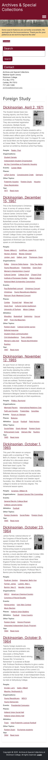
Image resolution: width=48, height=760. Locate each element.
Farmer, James (10, 584)
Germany (39, 175)
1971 (6, 191)
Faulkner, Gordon (11, 580)
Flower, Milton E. (10, 250)
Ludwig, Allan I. (24, 584)
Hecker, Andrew (10, 254)
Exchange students (25, 730)
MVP (6, 320)
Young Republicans (11, 268)
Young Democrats (11, 702)
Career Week (16, 168)
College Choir (23, 275)
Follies (6, 264)
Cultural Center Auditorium (25, 306)
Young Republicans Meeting (25, 292)
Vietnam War (26, 432)
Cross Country (27, 615)
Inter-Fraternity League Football (23, 723)
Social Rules (9, 428)
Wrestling (8, 316)
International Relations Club (30, 407)
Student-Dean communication (16, 334)
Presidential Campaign (20, 705)
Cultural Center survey (26, 327)
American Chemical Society (22, 594)
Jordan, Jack (9, 257)
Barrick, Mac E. (10, 587)
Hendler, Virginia (24, 587)
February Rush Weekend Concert (17, 295)
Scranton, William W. (19, 491)
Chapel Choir (36, 275)
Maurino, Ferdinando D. (13, 691)
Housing (37, 182)
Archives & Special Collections (19, 7)
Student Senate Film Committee (30, 494)
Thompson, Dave (36, 257)
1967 (6, 350)
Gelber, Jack (22, 257)
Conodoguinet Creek (25, 175)
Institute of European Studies (15, 278)
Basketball (18, 316)
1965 (6, 437)
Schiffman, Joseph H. (27, 250)
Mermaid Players (10, 407)
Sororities (35, 411)
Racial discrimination (29, 341)
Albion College (35, 278)
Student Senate (10, 157)
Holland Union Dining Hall (14, 716)
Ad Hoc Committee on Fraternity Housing (20, 164)
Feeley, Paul (16, 150)
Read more (14, 191)
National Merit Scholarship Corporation (19, 281)
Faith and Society (11, 411)
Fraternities (26, 268)
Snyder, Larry (9, 688)
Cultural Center (10, 275)
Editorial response (11, 330)
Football (24, 421)
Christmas (8, 292)
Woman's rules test (11, 341)
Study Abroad (21, 428)
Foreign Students (11, 515)
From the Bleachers (17, 320)
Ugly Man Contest (24, 605)
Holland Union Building (20, 612)
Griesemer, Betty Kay (28, 580)
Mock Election (9, 608)
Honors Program (23, 622)
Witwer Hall (28, 302)
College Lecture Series (13, 505)
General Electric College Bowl (15, 501)
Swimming (28, 316)
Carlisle (7, 302)
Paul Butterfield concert (13, 288)
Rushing (7, 344)
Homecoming (9, 605)
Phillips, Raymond (18, 401)
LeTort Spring (9, 175)
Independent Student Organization (18, 161)
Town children (26, 337)
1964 (6, 631)
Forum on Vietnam (18, 414)
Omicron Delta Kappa (19, 264)
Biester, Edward (25, 254)
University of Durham (12, 309)
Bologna (14, 418)
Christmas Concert (32, 288)
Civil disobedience (11, 337)
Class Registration (11, 185)
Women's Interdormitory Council (17, 271)
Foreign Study (26, 182)
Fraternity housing (11, 182)
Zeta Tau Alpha (36, 264)
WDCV (6, 594)
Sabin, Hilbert (22, 688)
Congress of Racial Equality (15, 598)
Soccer (37, 316)
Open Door (37, 268)
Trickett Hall (17, 302)
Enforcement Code (11, 432)
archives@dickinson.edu (12, 88)
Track (6, 723)
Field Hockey (34, 421)
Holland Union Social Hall (14, 712)
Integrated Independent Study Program (20, 625)
